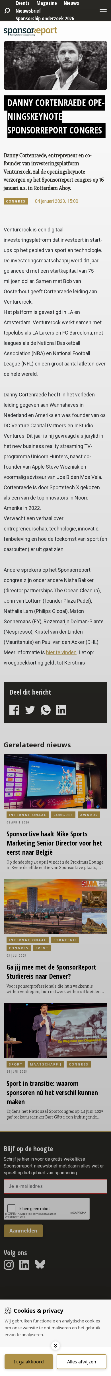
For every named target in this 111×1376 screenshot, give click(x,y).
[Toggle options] (55, 1345)
